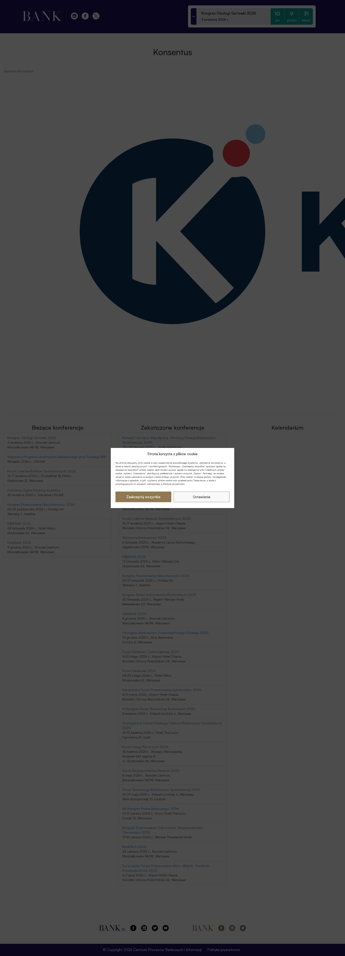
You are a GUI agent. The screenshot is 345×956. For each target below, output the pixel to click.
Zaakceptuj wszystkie (143, 497)
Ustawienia (201, 497)
